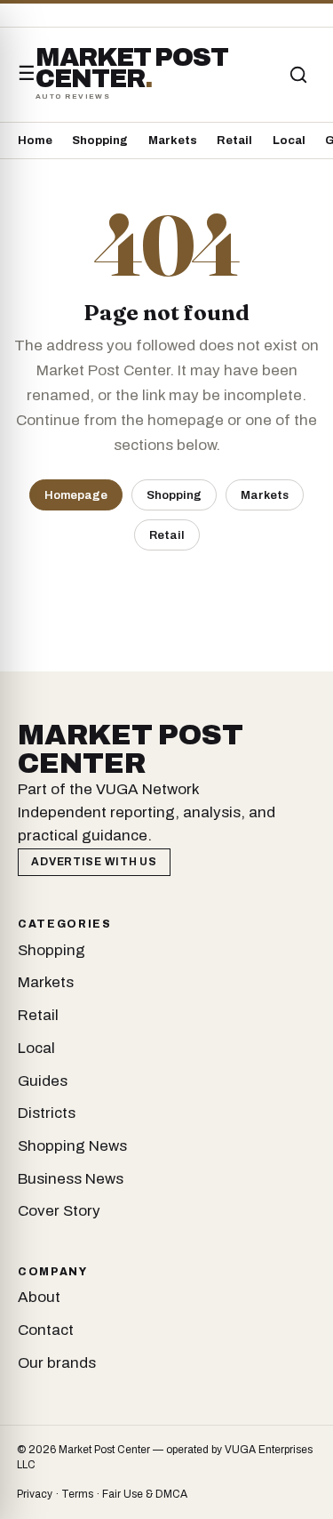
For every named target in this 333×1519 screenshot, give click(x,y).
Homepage (75, 495)
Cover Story (59, 1210)
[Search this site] (298, 75)
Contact (46, 1330)
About (39, 1297)
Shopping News (72, 1145)
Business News (70, 1178)
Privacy (34, 1494)
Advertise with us (93, 862)
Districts (46, 1113)
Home (35, 140)
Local (289, 140)
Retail (234, 140)
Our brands (57, 1362)
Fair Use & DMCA (144, 1494)
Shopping (100, 140)
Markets (172, 140)
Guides (42, 1081)
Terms (77, 1494)
